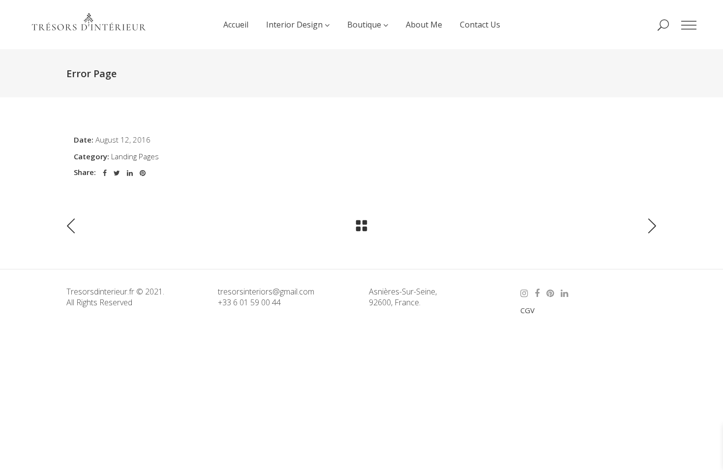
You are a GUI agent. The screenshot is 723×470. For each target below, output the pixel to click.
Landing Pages (135, 156)
